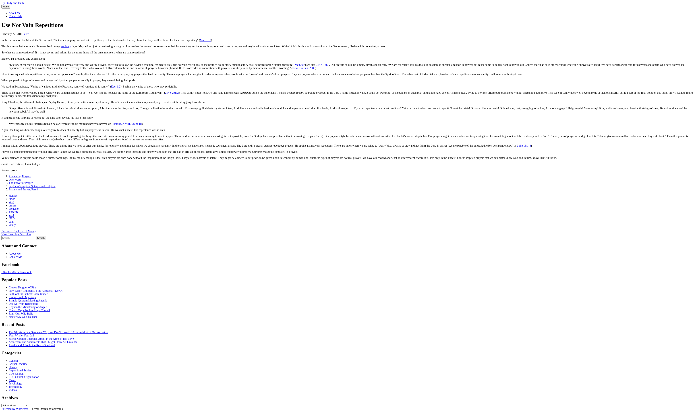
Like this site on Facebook (16, 272)
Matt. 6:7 (300, 64)
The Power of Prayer (21, 182)
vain (11, 221)
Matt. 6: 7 (205, 40)
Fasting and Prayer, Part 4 (23, 189)
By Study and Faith (12, 3)
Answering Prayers (20, 176)
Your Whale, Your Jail (21, 335)
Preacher (14, 208)
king (11, 202)
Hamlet (13, 195)
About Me (14, 12)
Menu (6, 6)
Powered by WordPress (15, 408)
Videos (13, 390)
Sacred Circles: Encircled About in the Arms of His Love (41, 338)
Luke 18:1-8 (524, 145)
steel (11, 215)
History (13, 367)
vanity (12, 224)
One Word (15, 179)
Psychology (15, 383)
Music (12, 380)
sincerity (13, 211)
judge (12, 198)
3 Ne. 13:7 (322, 64)
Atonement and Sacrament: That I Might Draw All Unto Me (43, 342)
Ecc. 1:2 (116, 86)
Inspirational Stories (20, 370)
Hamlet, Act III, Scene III (127, 123)
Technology (15, 386)
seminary (66, 46)
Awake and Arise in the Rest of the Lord (32, 345)
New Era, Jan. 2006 (303, 68)
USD (12, 218)
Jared (26, 34)
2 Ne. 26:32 (172, 92)
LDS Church (16, 373)
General (13, 360)
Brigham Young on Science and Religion (32, 186)
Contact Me (15, 16)
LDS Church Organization (24, 376)
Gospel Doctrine (18, 363)
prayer (12, 205)
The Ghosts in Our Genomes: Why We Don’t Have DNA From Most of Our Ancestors (58, 332)
